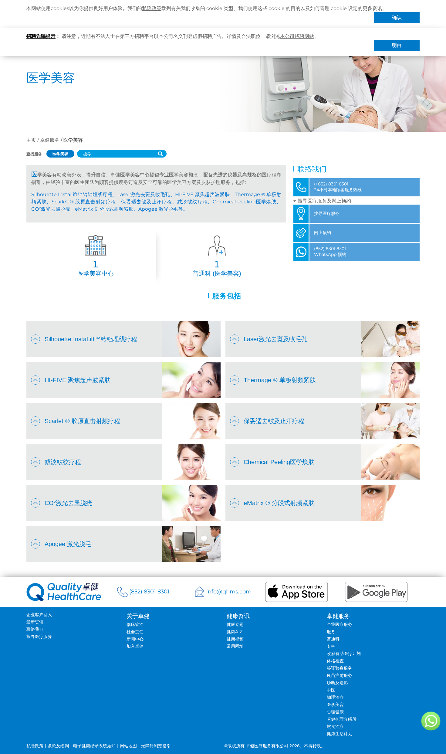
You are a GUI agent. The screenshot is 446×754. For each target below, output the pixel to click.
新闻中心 (135, 639)
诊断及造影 (337, 682)
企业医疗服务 (339, 624)
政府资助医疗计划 (344, 653)
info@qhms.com (229, 591)
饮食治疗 (335, 726)
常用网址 (235, 646)
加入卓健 (135, 646)
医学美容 (335, 704)
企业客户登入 (39, 614)
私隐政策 (151, 8)
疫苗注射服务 (339, 675)
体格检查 (335, 661)
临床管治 (135, 624)
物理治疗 (335, 697)
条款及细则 (58, 746)
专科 (331, 646)
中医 (331, 690)
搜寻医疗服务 (39, 636)
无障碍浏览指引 (156, 746)
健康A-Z (234, 631)
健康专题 (235, 624)
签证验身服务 (339, 668)
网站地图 (128, 746)
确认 (397, 17)
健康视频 (235, 639)
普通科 (333, 639)
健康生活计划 (339, 733)
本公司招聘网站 (297, 36)
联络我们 (34, 629)
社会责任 (135, 631)
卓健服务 (49, 140)
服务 (331, 631)
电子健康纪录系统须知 (94, 746)
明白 (397, 45)
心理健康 (335, 712)
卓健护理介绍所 (341, 719)
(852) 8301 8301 (149, 591)
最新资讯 (34, 622)
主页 (31, 140)
